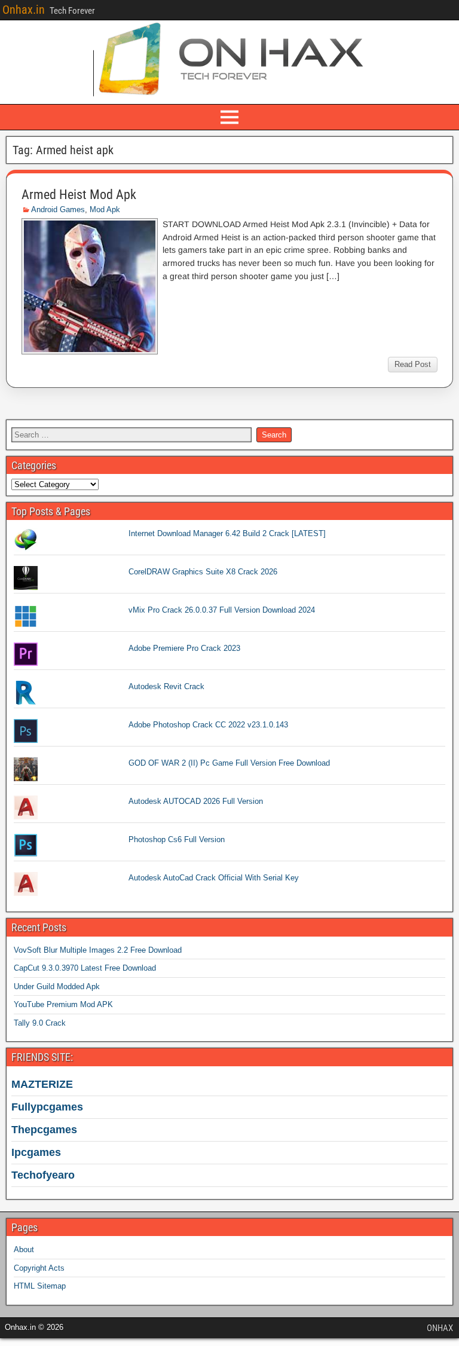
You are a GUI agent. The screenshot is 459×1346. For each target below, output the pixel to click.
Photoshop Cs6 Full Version (176, 839)
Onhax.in (23, 9)
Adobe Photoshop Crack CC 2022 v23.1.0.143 (208, 724)
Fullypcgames (47, 1107)
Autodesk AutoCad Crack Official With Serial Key (213, 877)
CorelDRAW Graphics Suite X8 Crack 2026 (202, 571)
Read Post (412, 364)
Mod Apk (105, 209)
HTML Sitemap (40, 1285)
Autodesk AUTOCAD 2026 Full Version (195, 801)
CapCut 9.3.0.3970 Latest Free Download (85, 967)
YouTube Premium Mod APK (63, 1004)
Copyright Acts (39, 1268)
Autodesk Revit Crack (166, 686)
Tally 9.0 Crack (40, 1022)
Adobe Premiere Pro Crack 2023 (184, 648)
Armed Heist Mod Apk (79, 194)
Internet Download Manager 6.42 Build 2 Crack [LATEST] (227, 533)
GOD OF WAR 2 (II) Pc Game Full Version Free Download (229, 762)
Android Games (58, 209)
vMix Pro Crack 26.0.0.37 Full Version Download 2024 (221, 609)
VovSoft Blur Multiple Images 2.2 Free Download (98, 950)
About (24, 1249)
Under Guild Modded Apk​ (57, 986)
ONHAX (440, 1328)
